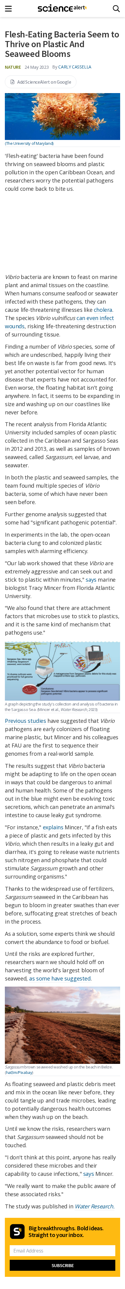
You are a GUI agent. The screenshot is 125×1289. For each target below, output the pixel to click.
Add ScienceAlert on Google (44, 82)
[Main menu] (10, 8)
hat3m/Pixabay (19, 1072)
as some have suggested (59, 978)
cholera (103, 309)
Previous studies (25, 720)
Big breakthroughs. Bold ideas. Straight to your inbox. (66, 1231)
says (91, 579)
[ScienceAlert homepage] (62, 8)
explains (53, 827)
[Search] (116, 8)
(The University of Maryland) (29, 143)
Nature (13, 67)
